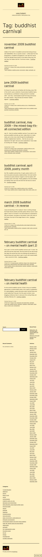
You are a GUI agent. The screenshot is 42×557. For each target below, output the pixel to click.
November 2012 (33, 356)
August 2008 (33, 423)
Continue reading (14, 99)
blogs (9, 189)
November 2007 (33, 440)
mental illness (7, 267)
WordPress (14, 551)
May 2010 (32, 384)
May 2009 (32, 406)
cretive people (32, 151)
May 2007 (32, 451)
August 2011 (32, 359)
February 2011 (33, 367)
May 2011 (32, 361)
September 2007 (33, 444)
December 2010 (33, 371)
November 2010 (33, 373)
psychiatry (6, 109)
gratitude (5, 510)
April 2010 (32, 386)
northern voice (10, 305)
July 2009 (32, 403)
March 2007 (32, 455)
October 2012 (33, 358)
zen (34, 70)
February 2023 (33, 348)
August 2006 (33, 468)
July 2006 (32, 470)
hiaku (27, 189)
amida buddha (11, 228)
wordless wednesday (7, 538)
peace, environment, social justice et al (25, 67)
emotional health (6, 506)
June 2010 (32, 382)
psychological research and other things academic (14, 521)
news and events (7, 516)
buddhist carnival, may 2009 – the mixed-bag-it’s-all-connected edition (20, 126)
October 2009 (33, 397)
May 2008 (32, 429)
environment (22, 70)
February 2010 (33, 389)
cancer (4, 497)
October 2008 (33, 419)
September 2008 (34, 421)
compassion (24, 228)
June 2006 (32, 472)
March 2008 (32, 432)
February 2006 (33, 479)
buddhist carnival (15, 70)
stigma (11, 267)
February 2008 (33, 434)
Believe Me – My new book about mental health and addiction (34, 331)
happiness (5, 512)
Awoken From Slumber (33, 338)
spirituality (6, 68)
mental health (34, 266)
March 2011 (32, 365)
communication (20, 148)
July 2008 (32, 425)
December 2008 (33, 416)
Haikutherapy (21, 13)
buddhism (10, 70)
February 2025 (33, 346)
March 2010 (32, 388)
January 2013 (33, 352)
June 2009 (32, 404)
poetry (35, 108)
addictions (21, 263)
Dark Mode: (37, 555)
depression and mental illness (23, 302)
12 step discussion (15, 263)
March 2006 (32, 477)
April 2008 (32, 431)
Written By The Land (34, 335)
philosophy (10, 153)
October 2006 (33, 464)
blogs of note (14, 67)
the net (4, 532)
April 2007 (32, 453)
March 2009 (32, 410)
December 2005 (33, 481)
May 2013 (32, 350)
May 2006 (32, 474)
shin (5, 229)
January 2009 (33, 414)
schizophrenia (17, 305)
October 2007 (33, 442)
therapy (4, 534)
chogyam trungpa (21, 189)
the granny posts (7, 531)
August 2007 (33, 446)
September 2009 (34, 399)
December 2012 (33, 354)
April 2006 (32, 476)
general (4, 508)
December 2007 (33, 438)
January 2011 (33, 369)
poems (30, 189)
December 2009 (33, 393)
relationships (6, 525)
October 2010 (33, 374)
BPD (8, 304)
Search (4, 327)
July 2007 (32, 447)
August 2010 (32, 378)
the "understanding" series (9, 529)
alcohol (4, 493)
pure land (35, 228)
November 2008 (33, 417)
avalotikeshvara (11, 108)
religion (27, 70)
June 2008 (32, 427)
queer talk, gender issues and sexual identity (13, 523)
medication (20, 304)
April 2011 (32, 363)
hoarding (24, 266)
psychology (11, 109)
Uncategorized (6, 536)
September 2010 (33, 376)
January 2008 (33, 436)
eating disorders (18, 266)
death (28, 228)
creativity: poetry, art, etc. (22, 105)
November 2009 (33, 395)
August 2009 (33, 401)
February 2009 (33, 412)
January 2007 (33, 459)
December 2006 (33, 461)
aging (9, 151)
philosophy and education (17, 150)
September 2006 (34, 466)
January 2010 (33, 391)
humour (5, 153)
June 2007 (32, 449)
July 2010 (32, 380)
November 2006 (33, 462)
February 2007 (33, 457)
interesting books (31, 105)
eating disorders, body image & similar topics (26, 225)
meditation (29, 266)
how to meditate (30, 108)
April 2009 (32, 408)
